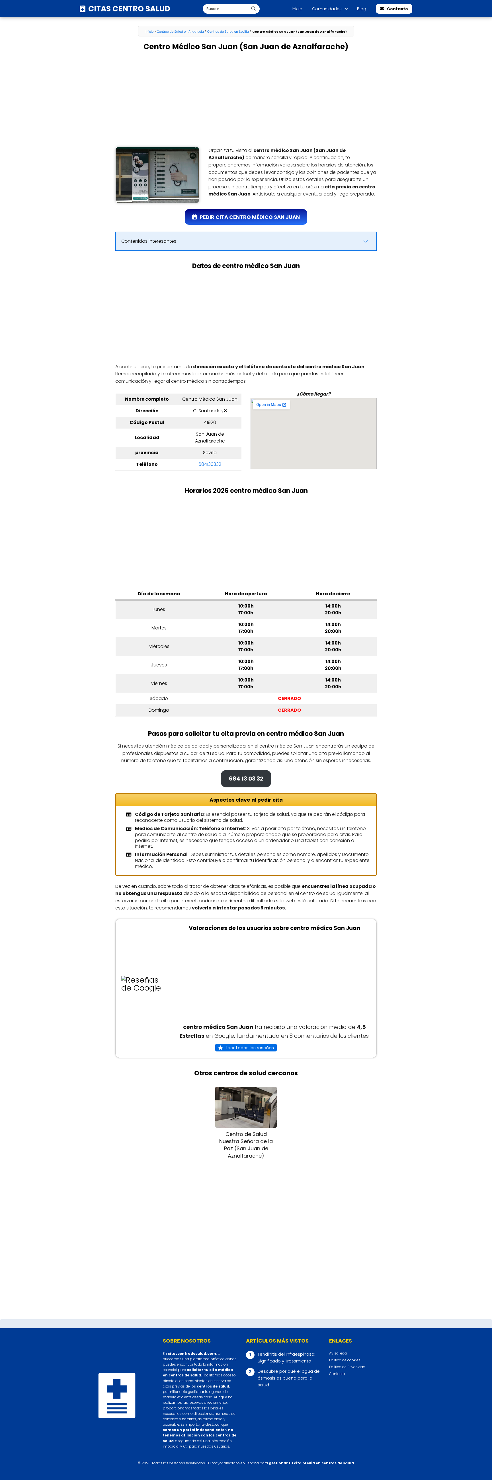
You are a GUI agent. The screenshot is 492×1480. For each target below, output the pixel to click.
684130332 (209, 464)
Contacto (397, 9)
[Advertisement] (246, 99)
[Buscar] (253, 8)
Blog (361, 9)
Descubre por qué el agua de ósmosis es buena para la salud (289, 1378)
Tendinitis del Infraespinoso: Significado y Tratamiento (286, 1357)
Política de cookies (344, 1360)
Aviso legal (338, 1353)
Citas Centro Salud (129, 8)
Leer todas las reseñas (250, 1048)
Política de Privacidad (347, 1366)
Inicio (297, 9)
